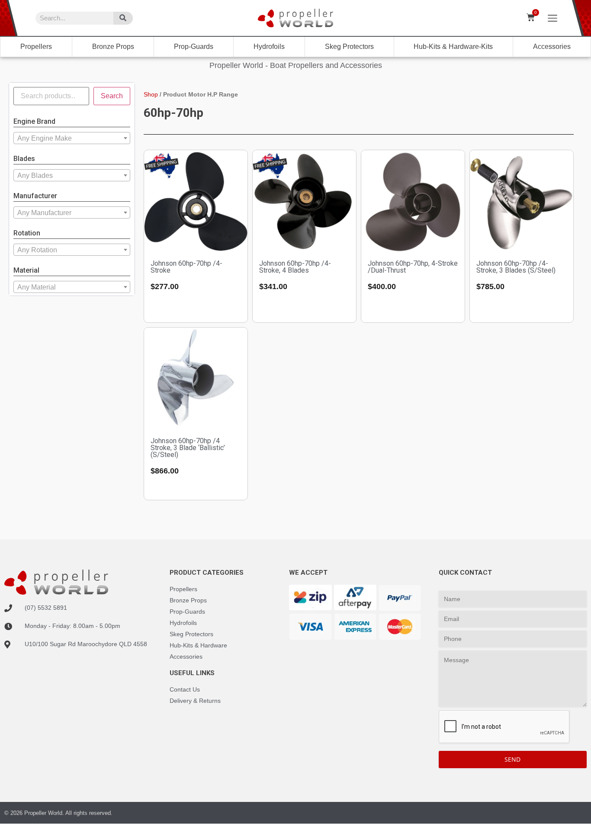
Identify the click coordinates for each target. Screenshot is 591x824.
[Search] (123, 18)
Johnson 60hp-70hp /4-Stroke (186, 266)
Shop (151, 94)
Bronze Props (113, 46)
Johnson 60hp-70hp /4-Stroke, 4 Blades (295, 266)
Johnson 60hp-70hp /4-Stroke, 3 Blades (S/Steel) (516, 266)
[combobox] (71, 138)
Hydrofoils (269, 46)
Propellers (36, 46)
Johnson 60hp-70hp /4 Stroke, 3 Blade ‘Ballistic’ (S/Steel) (188, 448)
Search (112, 96)
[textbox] (72, 138)
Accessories (552, 46)
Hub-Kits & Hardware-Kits (453, 46)
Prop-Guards (193, 46)
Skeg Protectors (349, 46)
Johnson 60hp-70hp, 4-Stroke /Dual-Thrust (413, 266)
